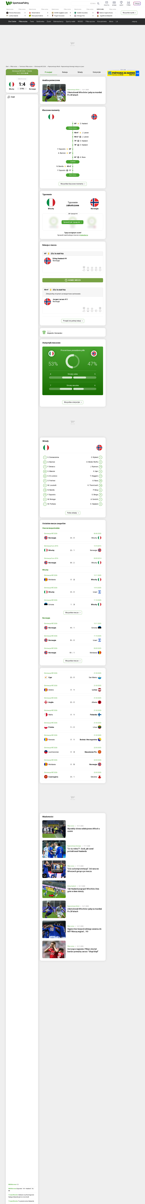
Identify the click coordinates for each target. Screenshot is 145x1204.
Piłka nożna (23, 21)
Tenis (32, 21)
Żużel (49, 21)
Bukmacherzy (58, 21)
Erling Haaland (71, 886)
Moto (111, 21)
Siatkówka (40, 21)
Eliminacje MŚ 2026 (40, 66)
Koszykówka (102, 21)
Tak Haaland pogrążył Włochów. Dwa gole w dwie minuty (83, 890)
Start (7, 66)
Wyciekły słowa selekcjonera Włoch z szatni (83, 830)
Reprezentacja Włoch (73, 89)
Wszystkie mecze (72, 613)
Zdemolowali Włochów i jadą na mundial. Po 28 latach (84, 93)
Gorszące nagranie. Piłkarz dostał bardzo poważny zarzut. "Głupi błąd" (82, 950)
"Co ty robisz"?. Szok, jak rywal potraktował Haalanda (80, 850)
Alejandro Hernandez (54, 333)
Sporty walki (70, 21)
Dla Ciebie (12, 21)
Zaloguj (137, 3)
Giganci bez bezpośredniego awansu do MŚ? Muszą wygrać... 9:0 (84, 930)
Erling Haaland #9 (60, 259)
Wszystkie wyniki (128, 13)
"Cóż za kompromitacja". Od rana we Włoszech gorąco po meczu (83, 870)
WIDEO (80, 21)
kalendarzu (84, 235)
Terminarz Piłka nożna (26, 66)
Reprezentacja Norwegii (74, 846)
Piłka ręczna (90, 21)
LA (117, 21)
